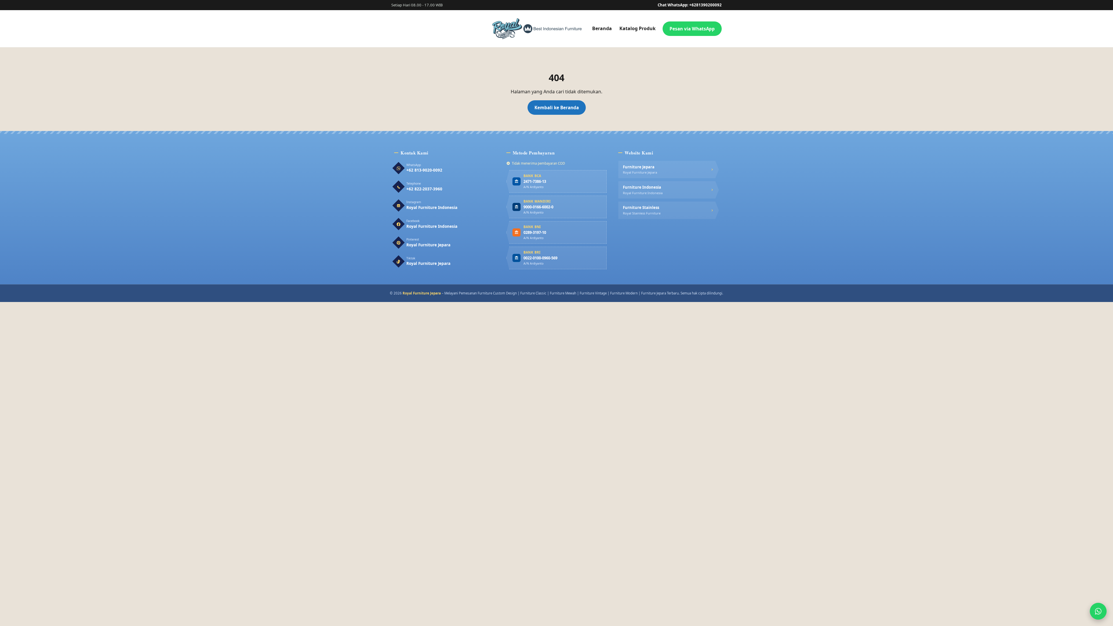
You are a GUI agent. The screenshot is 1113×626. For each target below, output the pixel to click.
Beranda (602, 28)
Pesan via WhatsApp (692, 29)
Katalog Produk (637, 28)
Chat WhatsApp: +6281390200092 (690, 5)
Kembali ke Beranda (556, 107)
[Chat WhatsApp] (1098, 611)
